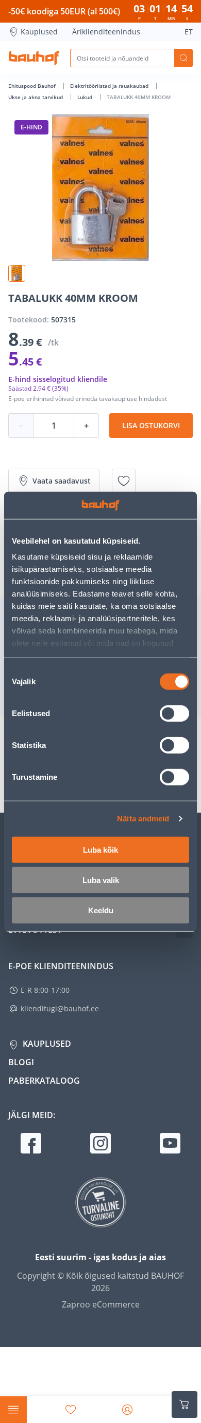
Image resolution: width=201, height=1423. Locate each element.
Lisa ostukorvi (151, 425)
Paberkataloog (44, 1080)
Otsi (183, 58)
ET (189, 31)
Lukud (85, 97)
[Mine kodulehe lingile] (34, 58)
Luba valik (100, 879)
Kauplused (39, 31)
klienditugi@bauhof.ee (60, 1008)
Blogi (21, 1062)
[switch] (174, 713)
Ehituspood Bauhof (32, 85)
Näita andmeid (143, 818)
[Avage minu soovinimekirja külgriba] (70, 1409)
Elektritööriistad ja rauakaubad (110, 85)
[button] (16, 273)
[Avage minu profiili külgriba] (127, 1409)
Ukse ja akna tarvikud (36, 97)
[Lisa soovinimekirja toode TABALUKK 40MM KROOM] (124, 481)
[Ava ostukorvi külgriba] (184, 1404)
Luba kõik (100, 849)
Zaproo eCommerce (101, 1304)
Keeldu (100, 910)
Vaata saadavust (61, 481)
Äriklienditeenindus (106, 31)
